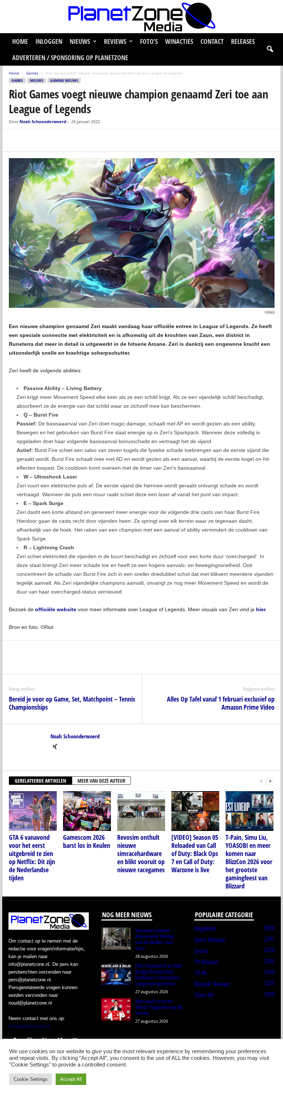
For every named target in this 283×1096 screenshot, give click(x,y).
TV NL (200, 973)
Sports (201, 951)
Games (32, 73)
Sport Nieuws (209, 940)
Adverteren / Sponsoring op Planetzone (70, 57)
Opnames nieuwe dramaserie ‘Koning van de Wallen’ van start (154, 939)
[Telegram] (67, 140)
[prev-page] (261, 781)
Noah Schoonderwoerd (43, 121)
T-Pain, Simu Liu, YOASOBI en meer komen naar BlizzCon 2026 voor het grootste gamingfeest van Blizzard (249, 861)
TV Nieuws (206, 962)
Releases (243, 41)
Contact (212, 41)
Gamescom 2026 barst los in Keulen (86, 841)
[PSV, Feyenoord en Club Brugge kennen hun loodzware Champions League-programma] (116, 974)
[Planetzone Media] (141, 16)
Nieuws (80, 41)
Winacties (179, 41)
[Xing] (54, 747)
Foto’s (149, 41)
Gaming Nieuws (64, 80)
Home (20, 41)
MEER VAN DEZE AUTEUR (101, 780)
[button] (270, 49)
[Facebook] (16, 140)
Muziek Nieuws (212, 984)
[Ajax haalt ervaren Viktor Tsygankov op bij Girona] (116, 1009)
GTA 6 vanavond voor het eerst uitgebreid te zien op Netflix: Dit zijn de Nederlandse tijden (32, 857)
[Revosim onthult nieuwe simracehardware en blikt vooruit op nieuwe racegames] (141, 811)
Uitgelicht (205, 929)
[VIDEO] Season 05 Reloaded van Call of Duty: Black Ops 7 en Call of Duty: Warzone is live (194, 853)
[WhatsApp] (50, 140)
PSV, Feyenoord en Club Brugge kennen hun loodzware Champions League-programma (158, 974)
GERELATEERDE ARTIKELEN (40, 780)
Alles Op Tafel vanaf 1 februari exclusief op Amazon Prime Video (221, 703)
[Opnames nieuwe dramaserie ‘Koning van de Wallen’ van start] (116, 939)
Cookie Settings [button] (31, 1079)
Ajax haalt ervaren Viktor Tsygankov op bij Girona (158, 1007)
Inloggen (48, 41)
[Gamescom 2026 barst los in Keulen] (87, 811)
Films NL (204, 995)
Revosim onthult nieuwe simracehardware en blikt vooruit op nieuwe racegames (141, 853)
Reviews (115, 41)
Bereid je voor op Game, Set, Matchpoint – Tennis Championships (72, 703)
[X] (33, 140)
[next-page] (270, 781)
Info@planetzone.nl (29, 1026)
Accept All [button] (71, 1079)
